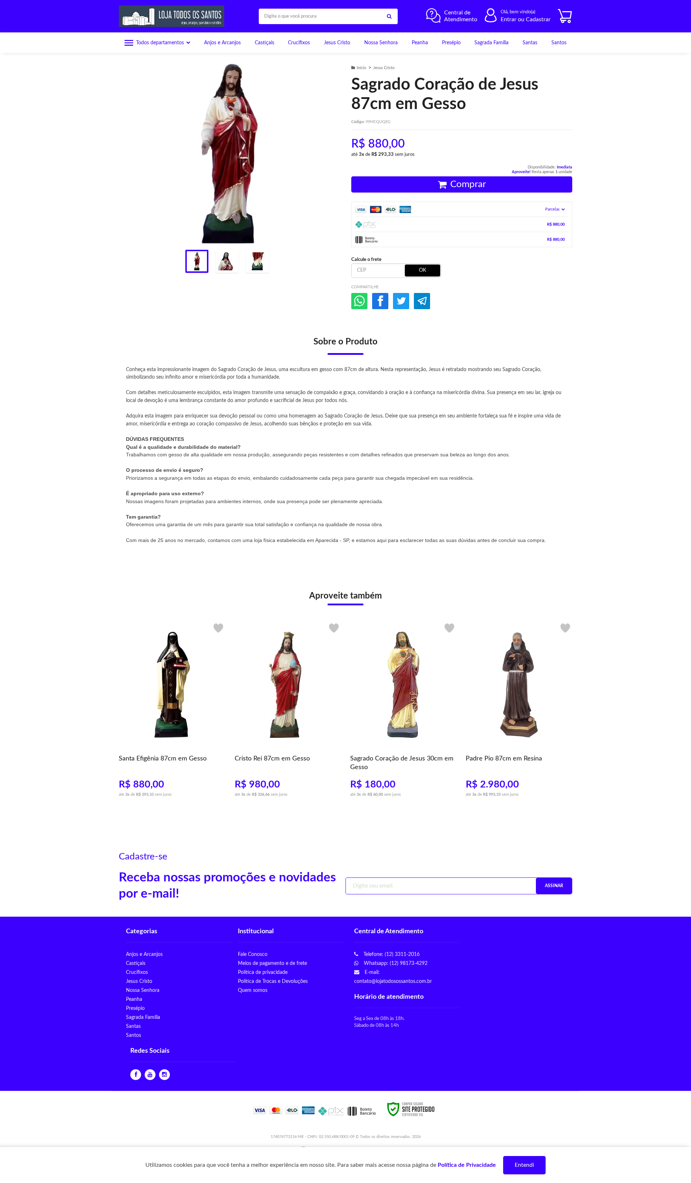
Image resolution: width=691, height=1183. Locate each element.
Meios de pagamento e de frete (272, 963)
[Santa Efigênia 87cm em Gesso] (172, 713)
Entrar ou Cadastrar (526, 19)
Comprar (468, 184)
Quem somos (252, 990)
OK (422, 270)
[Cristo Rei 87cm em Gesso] (288, 713)
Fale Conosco (252, 954)
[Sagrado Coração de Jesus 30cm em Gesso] (403, 713)
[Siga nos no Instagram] (164, 1075)
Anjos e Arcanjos (144, 954)
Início (361, 68)
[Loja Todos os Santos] (173, 16)
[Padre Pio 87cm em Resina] (519, 713)
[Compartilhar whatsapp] (359, 301)
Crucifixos (137, 972)
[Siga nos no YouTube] (150, 1075)
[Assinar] (554, 886)
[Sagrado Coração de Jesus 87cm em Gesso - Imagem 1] (196, 261)
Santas (133, 1026)
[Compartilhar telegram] (422, 301)
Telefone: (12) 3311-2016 (391, 954)
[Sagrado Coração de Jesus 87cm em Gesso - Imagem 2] (227, 261)
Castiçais (135, 963)
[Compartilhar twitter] (401, 301)
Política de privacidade (263, 972)
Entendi (524, 1165)
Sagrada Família (143, 1017)
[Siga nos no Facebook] (135, 1075)
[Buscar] (389, 16)
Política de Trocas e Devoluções (273, 981)
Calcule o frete (366, 259)
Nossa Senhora (142, 990)
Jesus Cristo (383, 68)
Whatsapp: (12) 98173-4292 (395, 963)
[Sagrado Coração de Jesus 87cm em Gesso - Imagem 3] (257, 261)
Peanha (134, 999)
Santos (133, 1035)
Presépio (135, 1008)
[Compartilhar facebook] (380, 301)
